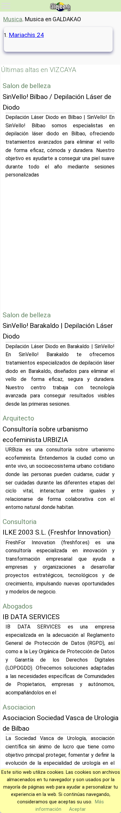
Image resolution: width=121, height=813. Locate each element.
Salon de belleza (27, 86)
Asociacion (19, 707)
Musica (12, 19)
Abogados (18, 606)
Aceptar (77, 809)
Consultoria (19, 522)
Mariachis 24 (26, 35)
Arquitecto (18, 418)
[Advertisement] (60, 244)
